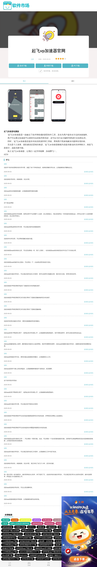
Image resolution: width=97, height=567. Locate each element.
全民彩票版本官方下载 (28, 545)
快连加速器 (49, 523)
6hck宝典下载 (7, 555)
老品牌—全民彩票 (46, 541)
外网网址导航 (20, 527)
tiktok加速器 (58, 520)
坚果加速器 (47, 520)
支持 (85, 172)
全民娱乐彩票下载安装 (51, 534)
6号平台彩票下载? (25, 538)
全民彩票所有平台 (9, 538)
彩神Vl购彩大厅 (60, 548)
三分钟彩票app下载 (9, 541)
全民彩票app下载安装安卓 (12, 534)
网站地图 (5, 520)
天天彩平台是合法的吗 (43, 538)
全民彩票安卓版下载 (43, 531)
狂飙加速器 (51, 527)
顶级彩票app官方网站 (43, 548)
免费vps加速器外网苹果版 (19, 523)
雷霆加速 (41, 527)
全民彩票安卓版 (27, 559)
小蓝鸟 (4, 523)
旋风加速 (36, 520)
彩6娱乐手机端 (7, 548)
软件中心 (31, 527)
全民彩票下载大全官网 (10, 531)
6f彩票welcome (27, 531)
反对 (90, 172)
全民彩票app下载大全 (24, 548)
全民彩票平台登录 (43, 559)
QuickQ (15, 520)
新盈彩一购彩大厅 (54, 555)
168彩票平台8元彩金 (37, 555)
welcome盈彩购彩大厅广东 (30, 552)
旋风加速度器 (25, 520)
